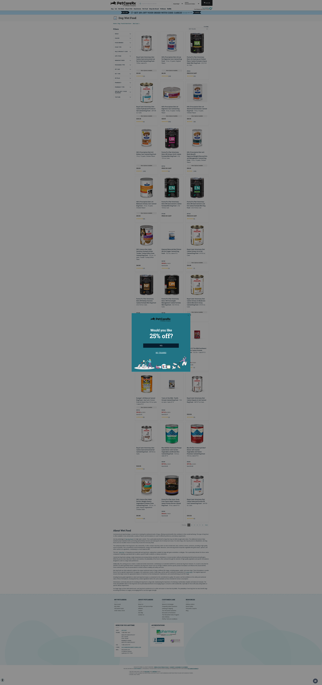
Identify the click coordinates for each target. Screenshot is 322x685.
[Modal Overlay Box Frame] (161, 342)
